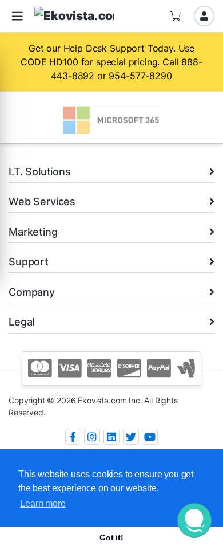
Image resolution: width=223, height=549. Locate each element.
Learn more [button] (42, 503)
